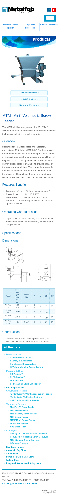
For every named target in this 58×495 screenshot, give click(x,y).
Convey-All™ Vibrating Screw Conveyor (29, 437)
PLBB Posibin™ (18, 377)
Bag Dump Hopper (15, 447)
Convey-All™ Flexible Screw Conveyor (28, 433)
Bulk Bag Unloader (15, 387)
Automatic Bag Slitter (16, 450)
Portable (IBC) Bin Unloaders (20, 457)
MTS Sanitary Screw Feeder (23, 414)
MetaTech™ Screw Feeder (22, 407)
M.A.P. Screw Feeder (20, 423)
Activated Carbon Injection (10, 26)
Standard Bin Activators (21, 357)
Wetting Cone (12, 460)
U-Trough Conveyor (19, 443)
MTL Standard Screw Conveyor (25, 440)
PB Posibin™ (16, 374)
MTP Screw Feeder (19, 417)
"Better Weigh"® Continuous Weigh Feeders (31, 394)
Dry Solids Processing (30, 26)
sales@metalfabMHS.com (19, 483)
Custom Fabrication (49, 25)
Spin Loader (12, 453)
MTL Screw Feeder (19, 410)
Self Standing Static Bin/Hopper (25, 384)
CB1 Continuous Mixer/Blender (25, 400)
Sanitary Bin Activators (21, 361)
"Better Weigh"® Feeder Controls (26, 397)
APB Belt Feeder (18, 427)
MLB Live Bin (16, 380)
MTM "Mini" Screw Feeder (22, 420)
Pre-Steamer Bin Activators (23, 364)
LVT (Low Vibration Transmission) (26, 367)
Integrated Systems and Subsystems (23, 463)
